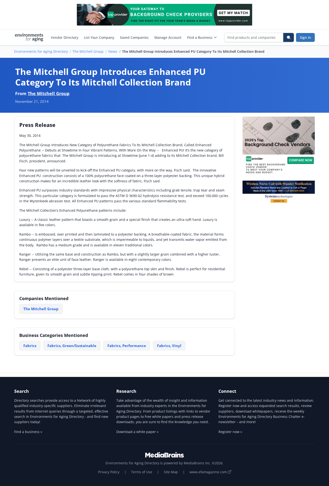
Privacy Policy (108, 472)
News (112, 51)
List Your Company (99, 37)
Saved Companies (134, 37)
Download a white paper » (137, 431)
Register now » (230, 431)
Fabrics (29, 345)
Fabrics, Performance (126, 345)
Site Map (171, 472)
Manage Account (167, 37)
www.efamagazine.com (209, 472)
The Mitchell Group (88, 51)
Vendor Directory (64, 37)
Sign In (305, 37)
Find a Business (199, 37)
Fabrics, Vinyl (169, 345)
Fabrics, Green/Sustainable (71, 345)
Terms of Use (141, 472)
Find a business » (28, 431)
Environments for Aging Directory (41, 51)
